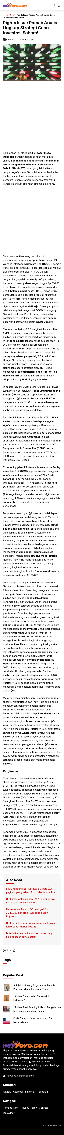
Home (5, 15)
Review (7, 1091)
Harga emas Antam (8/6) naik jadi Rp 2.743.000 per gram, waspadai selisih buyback (27, 913)
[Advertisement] (32, 118)
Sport (12, 15)
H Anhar (11, 39)
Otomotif (18, 1091)
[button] (54, 5)
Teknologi (42, 1091)
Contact (43, 1107)
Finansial (30, 1091)
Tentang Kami (10, 1107)
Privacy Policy (29, 1107)
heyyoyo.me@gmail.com (20, 1075)
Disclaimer (9, 1112)
